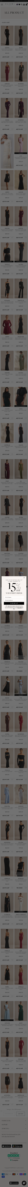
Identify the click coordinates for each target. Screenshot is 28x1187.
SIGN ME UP (14, 603)
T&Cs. (14, 608)
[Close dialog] (24, 578)
